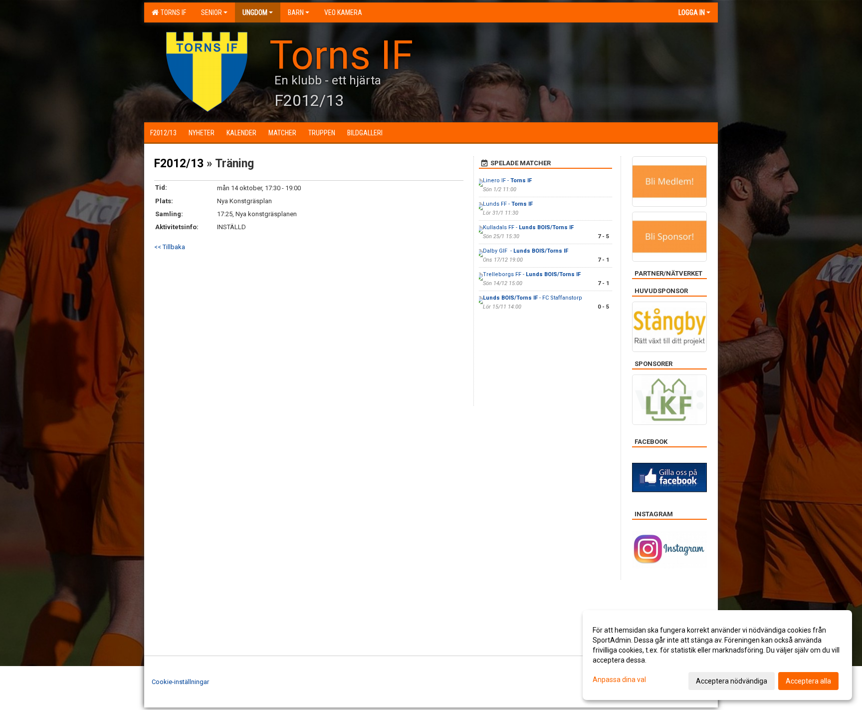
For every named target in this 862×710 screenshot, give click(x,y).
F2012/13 (179, 163)
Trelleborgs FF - (532, 274)
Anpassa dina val (619, 680)
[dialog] (717, 655)
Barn (296, 12)
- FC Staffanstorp (533, 298)
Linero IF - (507, 180)
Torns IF (172, 12)
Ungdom (254, 12)
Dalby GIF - (525, 251)
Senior (211, 12)
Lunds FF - (508, 204)
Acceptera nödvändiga (731, 681)
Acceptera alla (808, 681)
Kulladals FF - (528, 227)
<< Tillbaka (169, 247)
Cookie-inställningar (180, 682)
